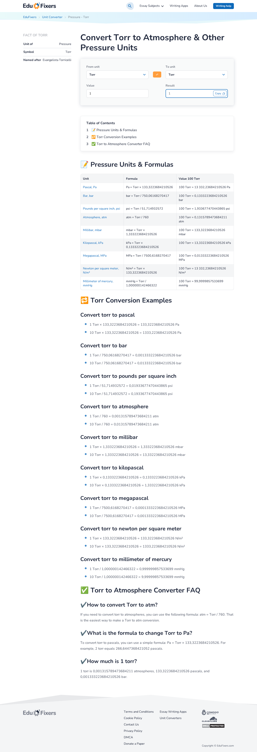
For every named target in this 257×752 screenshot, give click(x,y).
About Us (200, 6)
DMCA (128, 737)
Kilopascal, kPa (93, 243)
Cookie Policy (133, 718)
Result (170, 86)
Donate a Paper (134, 744)
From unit (93, 67)
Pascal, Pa (90, 187)
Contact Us (131, 724)
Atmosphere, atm (95, 217)
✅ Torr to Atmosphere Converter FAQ (120, 144)
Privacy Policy (133, 731)
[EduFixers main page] (39, 6)
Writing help (223, 6)
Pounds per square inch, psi (101, 209)
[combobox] (117, 74)
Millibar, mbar (92, 230)
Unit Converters (171, 718)
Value (90, 86)
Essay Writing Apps (173, 712)
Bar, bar (88, 196)
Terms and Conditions (139, 712)
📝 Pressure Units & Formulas (114, 130)
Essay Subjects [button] (150, 6)
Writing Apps (179, 6)
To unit (170, 67)
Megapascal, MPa (94, 256)
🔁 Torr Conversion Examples (114, 137)
